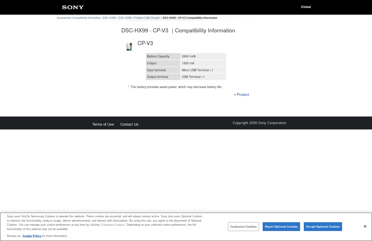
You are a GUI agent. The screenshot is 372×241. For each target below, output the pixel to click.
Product (243, 94)
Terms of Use (103, 124)
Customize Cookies (243, 226)
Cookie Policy (32, 236)
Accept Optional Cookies (323, 226)
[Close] (365, 226)
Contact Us (129, 124)
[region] (186, 227)
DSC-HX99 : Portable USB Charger (139, 17)
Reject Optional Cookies (281, 226)
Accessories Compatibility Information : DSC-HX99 (86, 17)
